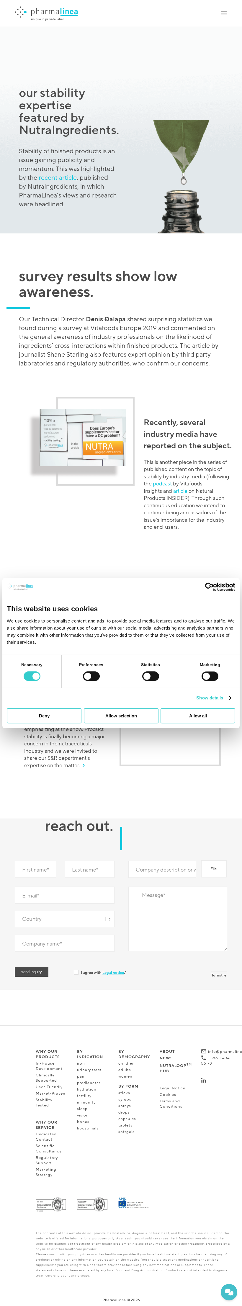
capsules (127, 1118)
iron (81, 1063)
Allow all (198, 715)
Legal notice (113, 972)
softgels (126, 1131)
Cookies (168, 1094)
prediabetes (89, 1083)
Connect (217, 1080)
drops (124, 1112)
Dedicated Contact (46, 1137)
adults (124, 1070)
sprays (124, 1106)
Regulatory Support (47, 1160)
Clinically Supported (46, 1078)
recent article (58, 178)
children (126, 1063)
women (125, 1076)
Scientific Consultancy (48, 1148)
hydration (87, 1089)
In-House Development (49, 1066)
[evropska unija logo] (133, 1203)
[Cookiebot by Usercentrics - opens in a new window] (209, 586)
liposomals (88, 1128)
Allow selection (121, 715)
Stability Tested (44, 1102)
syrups (124, 1099)
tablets (125, 1125)
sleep (82, 1108)
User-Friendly (49, 1087)
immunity (86, 1102)
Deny (44, 715)
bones (83, 1121)
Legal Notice (172, 1088)
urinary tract (89, 1070)
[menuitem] (224, 13)
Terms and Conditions (171, 1104)
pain (81, 1076)
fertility (84, 1096)
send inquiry (31, 972)
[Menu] (224, 13)
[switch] (91, 676)
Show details (209, 698)
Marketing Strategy (46, 1172)
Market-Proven (51, 1093)
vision (83, 1115)
